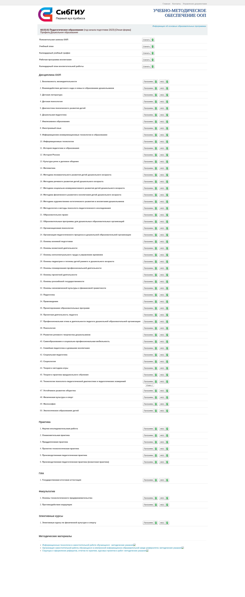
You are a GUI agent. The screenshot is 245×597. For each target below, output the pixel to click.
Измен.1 (149, 385)
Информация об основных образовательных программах (179, 26)
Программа (148, 82)
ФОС (162, 81)
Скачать (146, 39)
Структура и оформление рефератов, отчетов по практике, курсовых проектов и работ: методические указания (94, 550)
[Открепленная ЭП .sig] (135, 545)
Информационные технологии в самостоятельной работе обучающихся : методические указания (88, 545)
